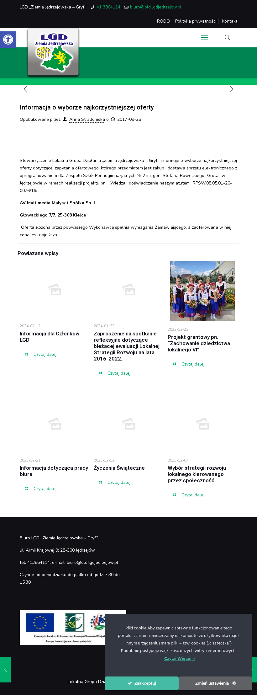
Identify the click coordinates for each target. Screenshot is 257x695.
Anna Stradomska (87, 119)
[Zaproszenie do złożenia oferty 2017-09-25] (5, 669)
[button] (8, 39)
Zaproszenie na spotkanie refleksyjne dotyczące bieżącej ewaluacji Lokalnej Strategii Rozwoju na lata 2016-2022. (127, 346)
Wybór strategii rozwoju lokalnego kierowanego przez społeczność (197, 474)
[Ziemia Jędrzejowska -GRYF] (53, 53)
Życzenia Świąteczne (119, 468)
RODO (163, 21)
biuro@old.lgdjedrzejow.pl (155, 7)
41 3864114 (108, 7)
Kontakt (229, 21)
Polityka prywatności (196, 21)
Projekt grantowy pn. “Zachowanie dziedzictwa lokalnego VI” (199, 343)
